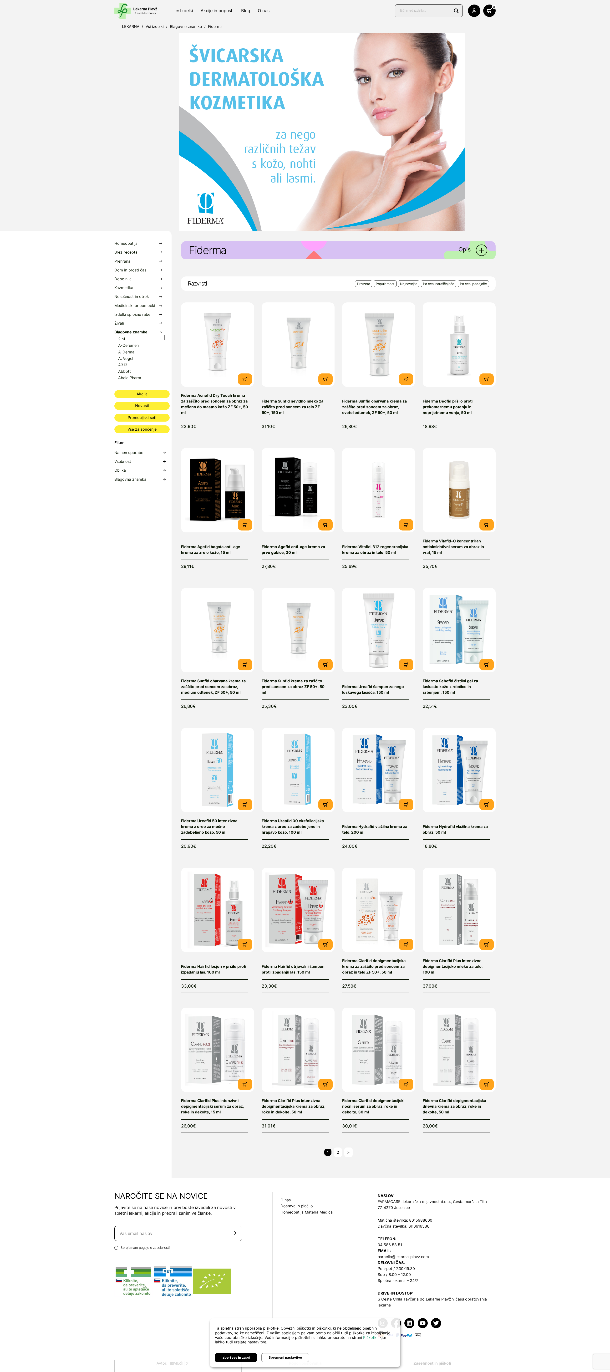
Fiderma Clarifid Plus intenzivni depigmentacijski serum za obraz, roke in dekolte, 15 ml (212, 1106)
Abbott (124, 371)
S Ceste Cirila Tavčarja (398, 1299)
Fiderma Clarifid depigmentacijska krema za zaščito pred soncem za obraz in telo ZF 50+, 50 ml (374, 966)
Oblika (120, 470)
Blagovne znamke (186, 26)
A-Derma (126, 352)
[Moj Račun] (474, 11)
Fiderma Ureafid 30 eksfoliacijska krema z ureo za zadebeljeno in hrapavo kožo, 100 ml (293, 826)
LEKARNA (130, 26)
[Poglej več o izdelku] (217, 344)
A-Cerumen (128, 345)
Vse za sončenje (142, 429)
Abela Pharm (129, 378)
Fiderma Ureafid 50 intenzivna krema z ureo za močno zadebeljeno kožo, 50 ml (209, 826)
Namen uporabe (128, 452)
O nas (263, 10)
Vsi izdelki (155, 26)
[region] (140, 358)
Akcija (142, 394)
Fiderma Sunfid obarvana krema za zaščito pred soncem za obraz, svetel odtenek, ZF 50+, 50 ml (374, 407)
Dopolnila (123, 279)
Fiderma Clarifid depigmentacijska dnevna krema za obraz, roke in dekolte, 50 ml (454, 1106)
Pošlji (230, 1233)
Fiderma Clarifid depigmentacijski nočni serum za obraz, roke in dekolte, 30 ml (373, 1106)
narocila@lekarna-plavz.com (403, 1256)
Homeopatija (125, 243)
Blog (245, 10)
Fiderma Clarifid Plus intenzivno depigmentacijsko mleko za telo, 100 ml (453, 966)
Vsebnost (122, 461)
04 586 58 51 (390, 1244)
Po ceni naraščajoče (438, 284)
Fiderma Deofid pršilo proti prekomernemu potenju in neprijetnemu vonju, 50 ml (448, 407)
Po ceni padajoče (473, 284)
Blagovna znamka (130, 479)
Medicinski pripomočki (134, 305)
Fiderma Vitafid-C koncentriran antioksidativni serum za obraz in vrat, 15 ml (453, 547)
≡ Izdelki (184, 10)
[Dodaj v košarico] (245, 378)
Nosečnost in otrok (131, 296)
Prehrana (122, 261)
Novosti (142, 405)
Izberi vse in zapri (236, 1357)
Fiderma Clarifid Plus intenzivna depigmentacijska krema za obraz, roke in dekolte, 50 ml (293, 1106)
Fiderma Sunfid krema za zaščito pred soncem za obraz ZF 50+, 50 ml (293, 686)
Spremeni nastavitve (285, 1357)
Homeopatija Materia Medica (306, 1212)
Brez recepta (125, 252)
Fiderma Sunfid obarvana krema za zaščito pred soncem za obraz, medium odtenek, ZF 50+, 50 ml (213, 686)
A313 (122, 365)
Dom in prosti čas (130, 270)
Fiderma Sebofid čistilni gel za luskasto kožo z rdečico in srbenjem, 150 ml (450, 686)
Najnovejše (408, 284)
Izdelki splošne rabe (132, 314)
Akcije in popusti (217, 10)
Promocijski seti (142, 417)
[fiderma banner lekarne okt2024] (322, 131)
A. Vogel (125, 358)
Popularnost (385, 284)
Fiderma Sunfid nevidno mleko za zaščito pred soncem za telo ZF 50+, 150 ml (292, 407)
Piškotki (370, 1337)
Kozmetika (123, 288)
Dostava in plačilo (296, 1206)
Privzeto (363, 284)
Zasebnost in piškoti (432, 1363)
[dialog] (305, 1342)
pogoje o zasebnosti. (155, 1247)
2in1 (121, 339)
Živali (119, 323)
